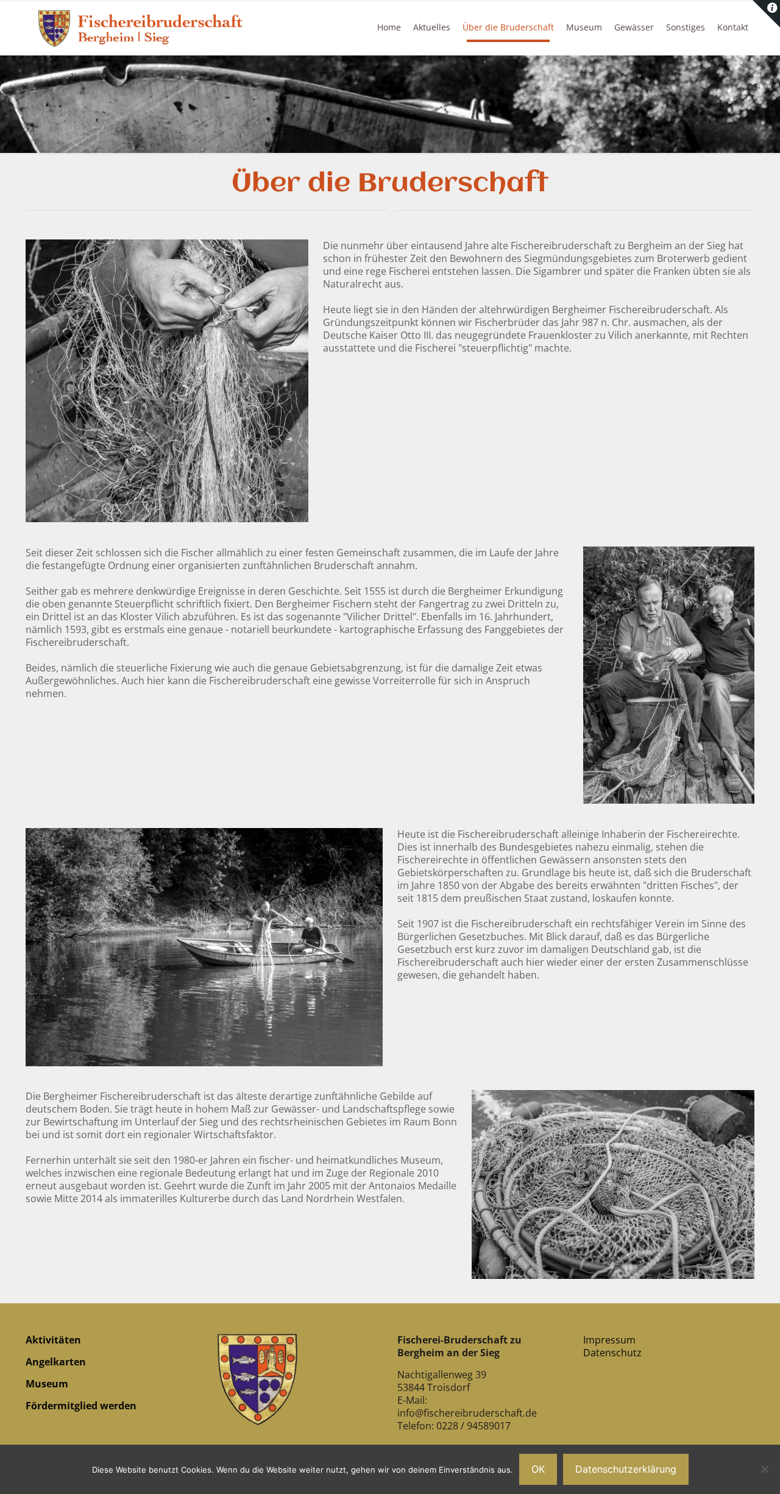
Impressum (609, 1340)
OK (538, 1469)
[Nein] (765, 1469)
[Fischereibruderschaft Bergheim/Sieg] (143, 27)
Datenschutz (612, 1352)
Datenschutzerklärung (625, 1469)
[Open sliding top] (766, 13)
